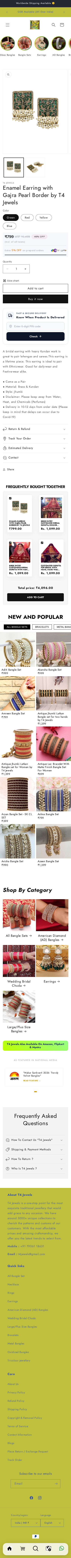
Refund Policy (16, 1401)
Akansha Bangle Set (50, 670)
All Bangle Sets (17, 936)
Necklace (13, 1284)
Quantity (7, 261)
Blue (9, 226)
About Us (13, 1384)
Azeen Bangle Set (48, 861)
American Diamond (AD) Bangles (52, 938)
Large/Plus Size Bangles (18, 1029)
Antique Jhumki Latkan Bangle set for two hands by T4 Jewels (53, 717)
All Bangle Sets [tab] (17, 627)
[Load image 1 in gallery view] (14, 167)
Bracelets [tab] (42, 627)
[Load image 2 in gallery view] (35, 167)
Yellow (44, 217)
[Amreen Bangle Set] (17, 693)
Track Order (15, 1460)
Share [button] (10, 469)
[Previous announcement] (7, 12)
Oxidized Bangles (18, 1352)
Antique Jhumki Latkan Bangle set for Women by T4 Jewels (17, 767)
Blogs (11, 1443)
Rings (11, 1293)
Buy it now (35, 299)
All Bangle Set (16, 1276)
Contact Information (20, 1435)
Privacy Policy (16, 1392)
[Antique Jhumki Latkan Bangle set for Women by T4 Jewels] (17, 743)
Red (27, 217)
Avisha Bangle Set (12, 861)
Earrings (50, 981)
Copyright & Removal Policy (25, 1418)
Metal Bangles (16, 1343)
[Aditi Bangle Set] (17, 649)
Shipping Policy (17, 1409)
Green (11, 217)
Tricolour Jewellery (19, 1360)
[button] (7, 25)
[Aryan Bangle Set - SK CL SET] (17, 794)
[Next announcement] (64, 12)
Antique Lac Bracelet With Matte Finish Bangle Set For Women (53, 767)
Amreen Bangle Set (13, 713)
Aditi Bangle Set (11, 670)
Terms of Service (18, 1426)
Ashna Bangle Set (48, 814)
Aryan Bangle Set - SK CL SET (17, 816)
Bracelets (13, 1335)
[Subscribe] (56, 1483)
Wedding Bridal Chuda (18, 983)
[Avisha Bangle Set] (17, 841)
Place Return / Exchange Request (28, 1451)
